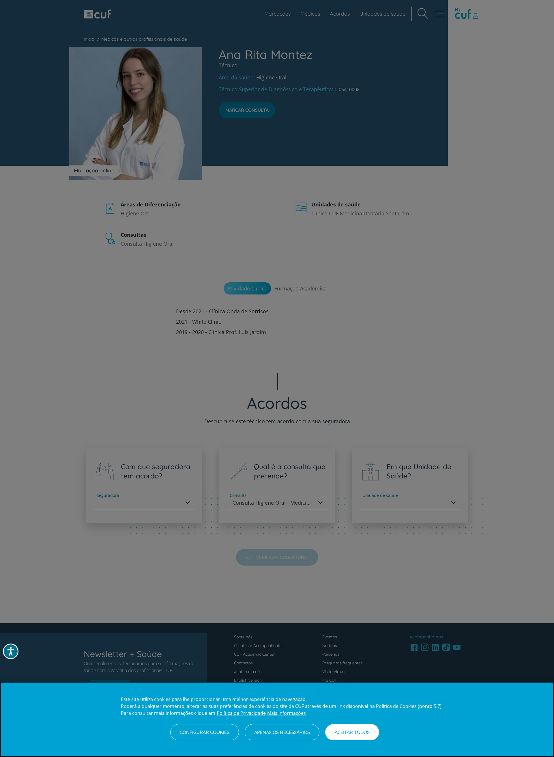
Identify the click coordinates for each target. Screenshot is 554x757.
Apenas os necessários (282, 732)
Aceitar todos (352, 732)
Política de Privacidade (241, 713)
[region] (277, 719)
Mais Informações (286, 713)
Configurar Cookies (204, 732)
